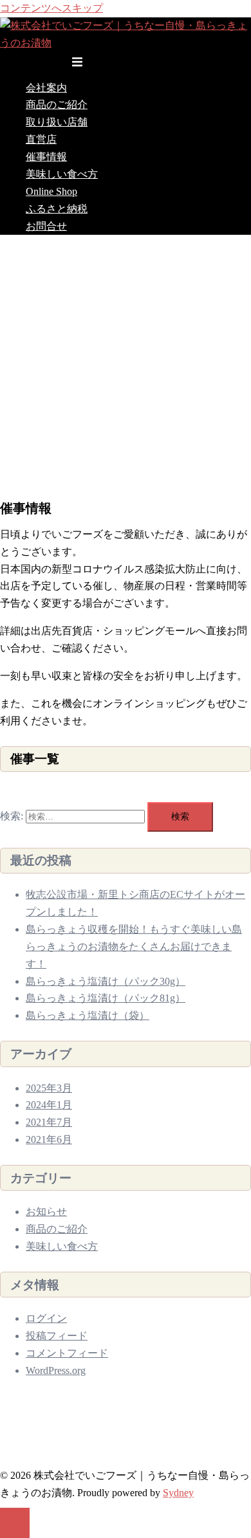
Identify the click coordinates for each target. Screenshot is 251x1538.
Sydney (178, 1492)
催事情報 (46, 156)
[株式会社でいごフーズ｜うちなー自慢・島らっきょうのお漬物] (125, 42)
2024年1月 (49, 1104)
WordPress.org (56, 1370)
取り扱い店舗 (57, 121)
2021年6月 (49, 1139)
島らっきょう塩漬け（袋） (87, 1015)
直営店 (41, 139)
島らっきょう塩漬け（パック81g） (105, 998)
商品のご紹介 (57, 104)
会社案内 (46, 87)
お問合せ (46, 226)
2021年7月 (49, 1122)
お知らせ (46, 1211)
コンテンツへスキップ (51, 8)
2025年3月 (49, 1088)
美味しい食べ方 (62, 174)
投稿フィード (57, 1335)
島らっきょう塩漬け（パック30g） (105, 981)
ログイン (46, 1318)
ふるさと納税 (57, 208)
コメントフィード (67, 1353)
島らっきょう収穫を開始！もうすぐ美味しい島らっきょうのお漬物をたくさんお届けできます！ (134, 946)
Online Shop (51, 191)
